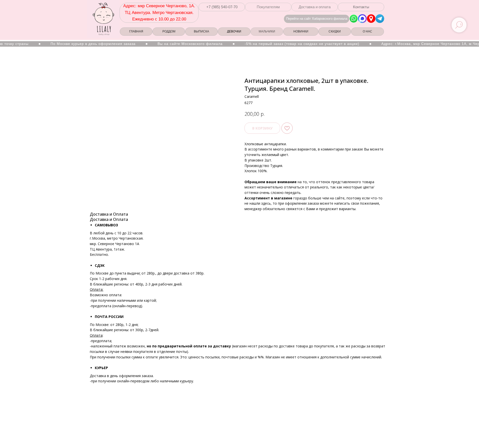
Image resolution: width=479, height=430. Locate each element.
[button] (222, 7)
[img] (371, 18)
